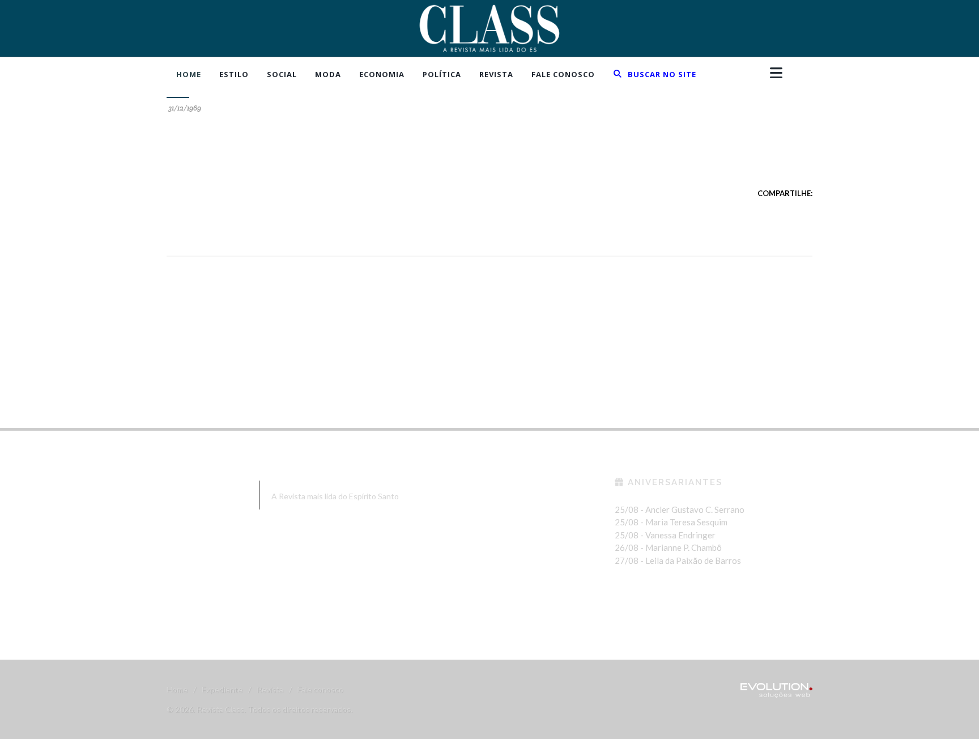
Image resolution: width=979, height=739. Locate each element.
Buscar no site (660, 74)
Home (177, 689)
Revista (270, 689)
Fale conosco (320, 689)
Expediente (222, 689)
